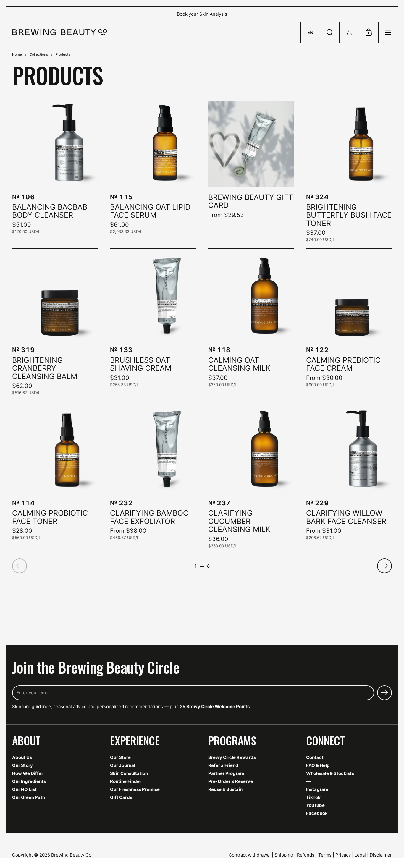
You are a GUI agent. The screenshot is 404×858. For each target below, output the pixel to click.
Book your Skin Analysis (202, 14)
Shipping (283, 855)
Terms (325, 855)
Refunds (305, 855)
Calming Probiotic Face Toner (55, 478)
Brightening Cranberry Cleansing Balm (55, 325)
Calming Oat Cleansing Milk (251, 325)
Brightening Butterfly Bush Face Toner (349, 171)
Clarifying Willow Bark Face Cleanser (349, 478)
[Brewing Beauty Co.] (59, 32)
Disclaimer (381, 855)
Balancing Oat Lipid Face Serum (153, 171)
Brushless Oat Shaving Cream (153, 325)
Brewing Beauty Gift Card (251, 171)
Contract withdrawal (250, 855)
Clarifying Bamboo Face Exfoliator (153, 478)
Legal (360, 855)
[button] (310, 32)
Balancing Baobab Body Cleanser (55, 171)
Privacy (343, 855)
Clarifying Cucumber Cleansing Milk (251, 478)
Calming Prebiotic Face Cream (349, 325)
